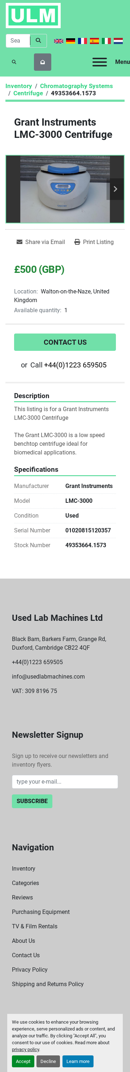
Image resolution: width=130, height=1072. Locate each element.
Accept (23, 1061)
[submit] (38, 41)
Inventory (23, 868)
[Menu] (99, 62)
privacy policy (25, 1049)
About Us (23, 940)
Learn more (78, 1061)
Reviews (22, 897)
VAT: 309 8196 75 (34, 691)
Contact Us (65, 342)
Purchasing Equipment (41, 911)
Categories (25, 883)
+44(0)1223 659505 (75, 365)
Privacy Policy (30, 969)
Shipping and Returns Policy (48, 984)
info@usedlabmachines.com (48, 676)
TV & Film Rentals (34, 926)
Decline (48, 1061)
